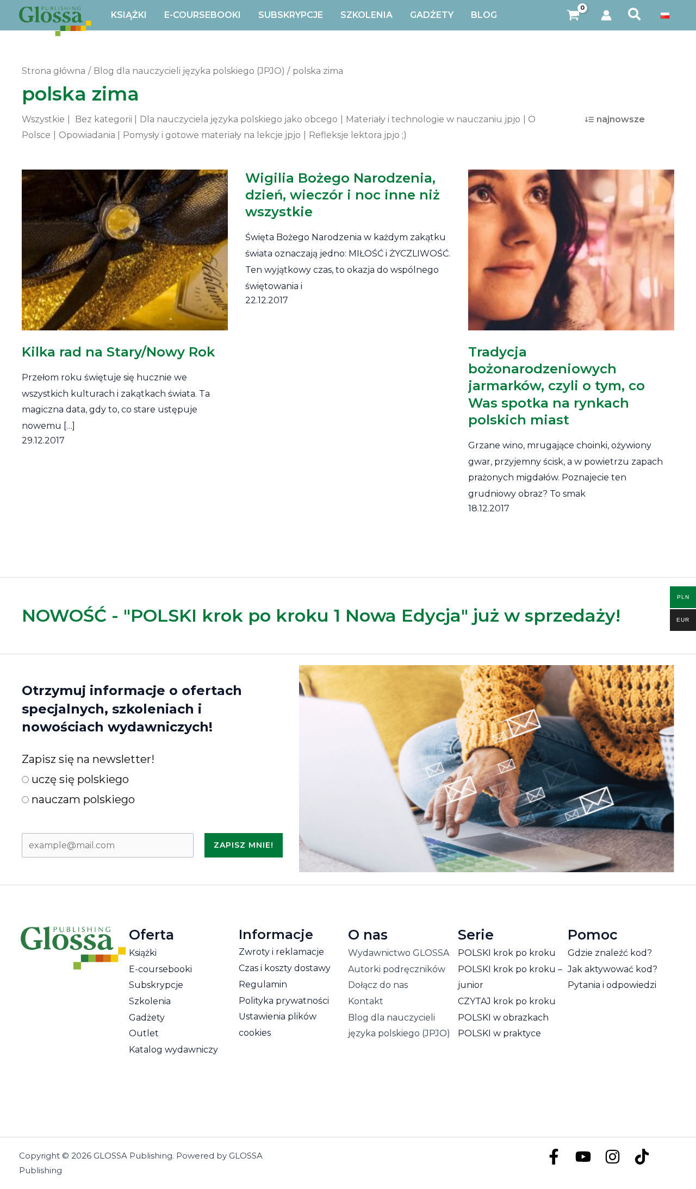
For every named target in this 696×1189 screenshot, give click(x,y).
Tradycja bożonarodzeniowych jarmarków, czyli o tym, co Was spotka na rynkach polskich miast (556, 386)
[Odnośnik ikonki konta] (606, 15)
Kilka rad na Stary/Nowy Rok (118, 352)
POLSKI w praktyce (499, 1033)
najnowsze (620, 119)
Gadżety (147, 1017)
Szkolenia (150, 1001)
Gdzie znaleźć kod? (610, 953)
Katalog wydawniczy (173, 1049)
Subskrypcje (156, 985)
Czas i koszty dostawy (285, 968)
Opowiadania (87, 135)
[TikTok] (642, 1157)
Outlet (144, 1033)
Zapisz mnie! (244, 845)
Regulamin (263, 984)
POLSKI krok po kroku (507, 953)
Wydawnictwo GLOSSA (398, 953)
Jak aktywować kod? (612, 969)
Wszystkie (43, 119)
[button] (635, 15)
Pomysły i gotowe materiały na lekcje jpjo (212, 135)
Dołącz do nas (378, 985)
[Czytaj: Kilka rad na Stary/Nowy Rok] (125, 242)
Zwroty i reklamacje (281, 952)
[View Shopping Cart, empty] (573, 15)
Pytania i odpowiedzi (612, 985)
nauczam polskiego (82, 799)
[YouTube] (583, 1157)
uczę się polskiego (79, 779)
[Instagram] (612, 1157)
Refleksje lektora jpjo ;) (358, 135)
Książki (143, 953)
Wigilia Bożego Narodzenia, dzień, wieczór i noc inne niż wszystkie (342, 195)
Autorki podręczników (396, 969)
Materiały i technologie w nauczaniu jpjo (433, 119)
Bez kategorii (103, 119)
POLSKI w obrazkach (503, 1017)
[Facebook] (554, 1157)
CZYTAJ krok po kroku (507, 1001)
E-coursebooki (160, 969)
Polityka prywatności (284, 1001)
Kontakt (365, 1001)
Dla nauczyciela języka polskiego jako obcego (239, 119)
